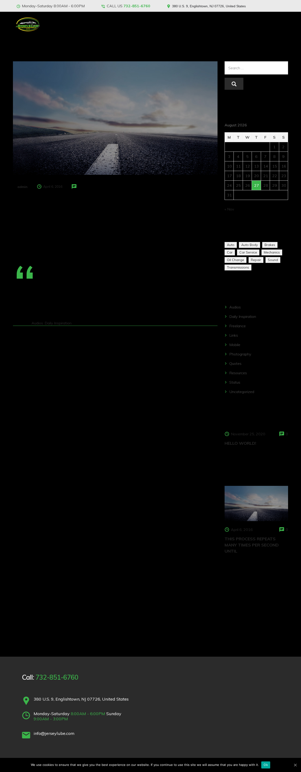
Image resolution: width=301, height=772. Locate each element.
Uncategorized (241, 391)
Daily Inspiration (58, 323)
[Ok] (295, 765)
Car (230, 252)
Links (233, 335)
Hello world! (240, 443)
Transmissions (238, 267)
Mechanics (272, 252)
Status (234, 382)
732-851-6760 (136, 6)
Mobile (234, 344)
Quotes (235, 363)
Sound (273, 260)
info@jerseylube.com (54, 733)
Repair (256, 260)
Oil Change (235, 260)
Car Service (248, 252)
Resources (238, 372)
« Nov (229, 209)
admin (22, 187)
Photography (240, 354)
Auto (230, 245)
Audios (37, 323)
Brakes (270, 245)
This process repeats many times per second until (252, 545)
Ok (266, 765)
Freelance (237, 326)
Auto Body (249, 245)
